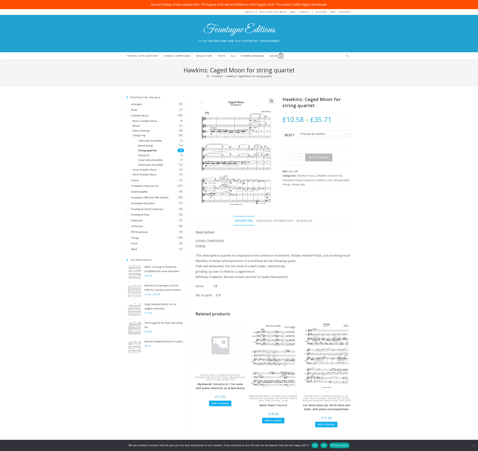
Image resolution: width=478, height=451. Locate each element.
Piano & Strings (213, 379)
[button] (271, 101)
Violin (232, 379)
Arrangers (136, 104)
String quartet (341, 180)
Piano (261, 400)
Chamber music (305, 175)
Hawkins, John (324, 180)
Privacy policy (339, 445)
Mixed (327, 400)
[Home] (208, 76)
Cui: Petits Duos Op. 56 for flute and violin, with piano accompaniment (326, 407)
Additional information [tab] (274, 220)
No (324, 445)
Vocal (134, 243)
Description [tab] (243, 220)
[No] (473, 445)
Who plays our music (273, 12)
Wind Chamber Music (144, 174)
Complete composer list (329, 175)
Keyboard (136, 220)
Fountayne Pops (140, 214)
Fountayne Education (312, 400)
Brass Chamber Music (145, 121)
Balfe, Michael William (260, 396)
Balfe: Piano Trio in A (273, 405)
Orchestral (137, 226)
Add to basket (319, 157)
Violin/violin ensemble (150, 164)
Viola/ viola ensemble (150, 160)
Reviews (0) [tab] (304, 220)
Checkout (345, 12)
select (289, 135)
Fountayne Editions (239, 30)
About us (251, 12)
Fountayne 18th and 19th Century (212, 377)
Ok (315, 445)
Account (321, 12)
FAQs (293, 12)
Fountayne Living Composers (299, 180)
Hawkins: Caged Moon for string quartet (248, 76)
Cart (333, 12)
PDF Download (139, 232)
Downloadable (139, 191)
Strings (286, 184)
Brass (134, 109)
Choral (135, 180)
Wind (348, 400)
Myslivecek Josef (237, 377)
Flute (312, 398)
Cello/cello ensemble (150, 140)
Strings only (298, 184)
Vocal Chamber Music (145, 169)
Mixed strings (145, 145)
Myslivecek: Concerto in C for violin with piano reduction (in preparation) (220, 386)
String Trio (144, 155)
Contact (304, 12)
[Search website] (347, 56)
